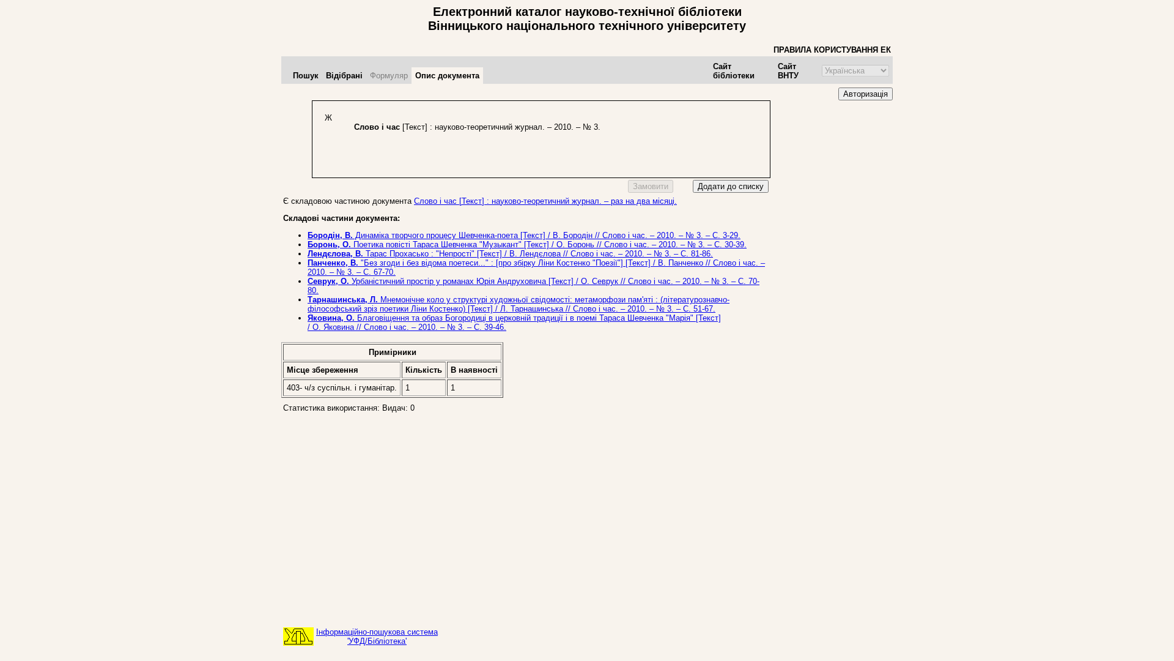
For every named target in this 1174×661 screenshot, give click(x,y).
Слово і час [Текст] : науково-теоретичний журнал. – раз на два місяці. (545, 201)
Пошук (306, 75)
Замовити (650, 186)
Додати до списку (731, 186)
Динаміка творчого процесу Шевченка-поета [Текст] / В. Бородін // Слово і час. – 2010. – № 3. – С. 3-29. (524, 235)
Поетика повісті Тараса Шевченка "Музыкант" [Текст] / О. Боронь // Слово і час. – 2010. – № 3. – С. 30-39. (527, 244)
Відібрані (344, 75)
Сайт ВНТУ (788, 71)
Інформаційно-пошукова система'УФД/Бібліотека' (377, 636)
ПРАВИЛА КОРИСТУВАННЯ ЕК (832, 49)
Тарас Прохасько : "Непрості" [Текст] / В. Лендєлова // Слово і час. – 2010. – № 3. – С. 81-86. (510, 253)
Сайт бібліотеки (734, 71)
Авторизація (865, 94)
